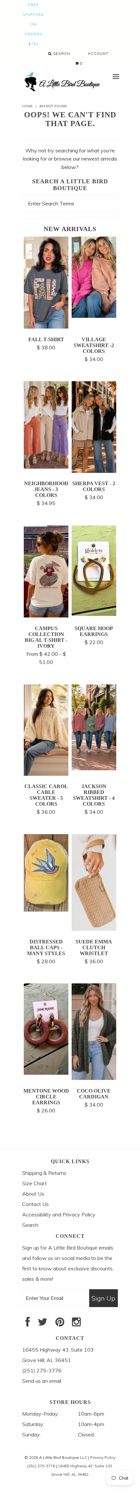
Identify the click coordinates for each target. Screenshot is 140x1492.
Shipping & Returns (44, 1173)
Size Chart (34, 1183)
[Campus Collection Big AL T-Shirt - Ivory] (46, 615)
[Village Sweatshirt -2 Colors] (94, 316)
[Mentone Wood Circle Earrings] (46, 1073)
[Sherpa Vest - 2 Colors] (94, 471)
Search (61, 53)
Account (98, 53)
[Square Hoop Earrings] (94, 614)
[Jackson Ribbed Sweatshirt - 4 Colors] (94, 768)
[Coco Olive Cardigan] (94, 1078)
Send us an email (41, 1381)
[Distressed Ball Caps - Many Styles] (46, 909)
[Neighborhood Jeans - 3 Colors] (46, 466)
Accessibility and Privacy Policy (58, 1214)
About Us (33, 1193)
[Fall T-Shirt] (46, 326)
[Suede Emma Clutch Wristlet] (94, 929)
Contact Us (35, 1204)
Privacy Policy (103, 1457)
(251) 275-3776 (41, 1465)
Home (27, 106)
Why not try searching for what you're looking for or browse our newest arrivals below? (70, 158)
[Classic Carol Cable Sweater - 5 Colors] (46, 774)
